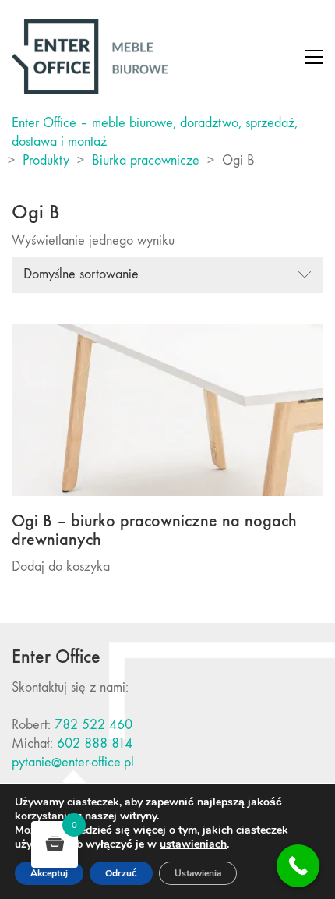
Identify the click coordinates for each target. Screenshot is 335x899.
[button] (314, 57)
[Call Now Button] (298, 865)
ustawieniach (193, 844)
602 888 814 (94, 743)
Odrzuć (121, 873)
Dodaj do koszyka (61, 567)
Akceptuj (49, 873)
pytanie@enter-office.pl (73, 762)
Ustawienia (198, 873)
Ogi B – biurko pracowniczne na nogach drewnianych (154, 530)
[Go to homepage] (90, 56)
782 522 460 (93, 725)
